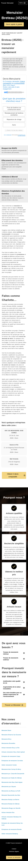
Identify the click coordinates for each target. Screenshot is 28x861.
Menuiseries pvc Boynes (9, 786)
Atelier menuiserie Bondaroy (10, 833)
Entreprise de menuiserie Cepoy (11, 756)
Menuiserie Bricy (6, 739)
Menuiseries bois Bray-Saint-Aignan (12, 782)
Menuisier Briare (6, 730)
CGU (5, 134)
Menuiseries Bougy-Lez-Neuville (11, 808)
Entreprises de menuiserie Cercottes (12, 760)
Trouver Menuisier (7, 3)
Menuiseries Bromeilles (8, 743)
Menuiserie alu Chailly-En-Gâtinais (12, 778)
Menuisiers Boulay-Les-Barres (10, 799)
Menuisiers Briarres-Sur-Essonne (11, 734)
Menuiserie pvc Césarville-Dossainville (13, 773)
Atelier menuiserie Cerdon (9, 765)
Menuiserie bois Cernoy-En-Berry (11, 769)
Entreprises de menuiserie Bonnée (12, 829)
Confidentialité (8, 134)
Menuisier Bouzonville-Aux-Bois (11, 795)
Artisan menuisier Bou (8, 812)
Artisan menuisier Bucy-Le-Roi (10, 747)
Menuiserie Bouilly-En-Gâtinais (11, 804)
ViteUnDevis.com (22, 134)
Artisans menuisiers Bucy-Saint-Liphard (13, 752)
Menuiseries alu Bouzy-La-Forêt (11, 791)
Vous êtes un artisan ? (22, 135)
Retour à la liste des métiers (14, 130)
